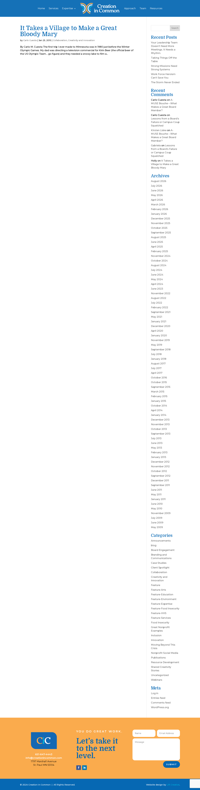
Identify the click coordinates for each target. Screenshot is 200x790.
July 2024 (156, 270)
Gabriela (156, 145)
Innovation (157, 640)
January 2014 (158, 415)
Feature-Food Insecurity (165, 608)
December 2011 (160, 480)
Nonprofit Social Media (164, 653)
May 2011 (156, 494)
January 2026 (159, 214)
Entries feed (158, 698)
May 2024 (157, 279)
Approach (130, 8)
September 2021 (160, 312)
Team (143, 8)
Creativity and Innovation (81, 40)
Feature (155, 585)
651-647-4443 (43, 754)
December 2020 (160, 326)
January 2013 (158, 457)
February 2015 (159, 396)
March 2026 (158, 204)
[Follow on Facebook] (78, 767)
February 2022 (159, 307)
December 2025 (160, 218)
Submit (171, 764)
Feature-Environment (163, 599)
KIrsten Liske (158, 130)
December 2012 (160, 461)
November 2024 (160, 256)
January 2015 (158, 401)
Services (53, 8)
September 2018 (161, 349)
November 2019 (160, 340)
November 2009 (160, 513)
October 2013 (159, 429)
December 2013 (160, 419)
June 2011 (156, 489)
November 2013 (160, 424)
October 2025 (159, 228)
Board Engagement (163, 550)
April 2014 (157, 410)
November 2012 (160, 466)
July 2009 (156, 518)
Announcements (161, 540)
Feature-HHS (158, 613)
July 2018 (156, 354)
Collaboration (60, 40)
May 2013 (156, 447)
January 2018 (158, 359)
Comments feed (161, 702)
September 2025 (161, 232)
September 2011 (160, 485)
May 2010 (156, 508)
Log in (154, 693)
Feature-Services (161, 618)
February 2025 (159, 251)
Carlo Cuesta (30, 40)
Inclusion (156, 635)
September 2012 (160, 475)
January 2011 (158, 499)
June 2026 (157, 190)
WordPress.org (160, 707)
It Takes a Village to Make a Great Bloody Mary (68, 31)
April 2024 (157, 284)
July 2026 (156, 185)
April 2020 (157, 330)
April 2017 (156, 373)
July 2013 (156, 438)
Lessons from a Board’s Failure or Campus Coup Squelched (165, 122)
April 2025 (157, 246)
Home (41, 8)
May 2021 (156, 316)
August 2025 (158, 237)
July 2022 (156, 302)
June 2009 (157, 522)
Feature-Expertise (161, 603)
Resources (156, 8)
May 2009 (157, 527)
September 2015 (160, 387)
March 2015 (157, 391)
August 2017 (158, 363)
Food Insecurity (160, 622)
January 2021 (158, 321)
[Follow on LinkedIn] (84, 767)
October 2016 (159, 377)
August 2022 (158, 298)
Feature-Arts (158, 589)
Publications (158, 657)
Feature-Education (162, 594)
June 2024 (157, 274)
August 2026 (158, 181)
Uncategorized (160, 675)
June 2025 (157, 242)
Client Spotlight (160, 567)
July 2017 (156, 368)
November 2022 (160, 293)
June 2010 (157, 504)
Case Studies (158, 563)
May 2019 (156, 344)
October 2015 (159, 382)
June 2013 (157, 443)
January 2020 (159, 335)
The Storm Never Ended (165, 82)
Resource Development (165, 662)
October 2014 (159, 405)
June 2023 (157, 288)
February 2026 (159, 209)
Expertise (67, 8)
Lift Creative (173, 784)
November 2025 (160, 223)
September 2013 (160, 433)
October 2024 (159, 260)
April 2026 (157, 199)
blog (153, 545)
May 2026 (157, 195)
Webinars (156, 679)
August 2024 (158, 265)
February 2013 (159, 452)
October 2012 (159, 471)
